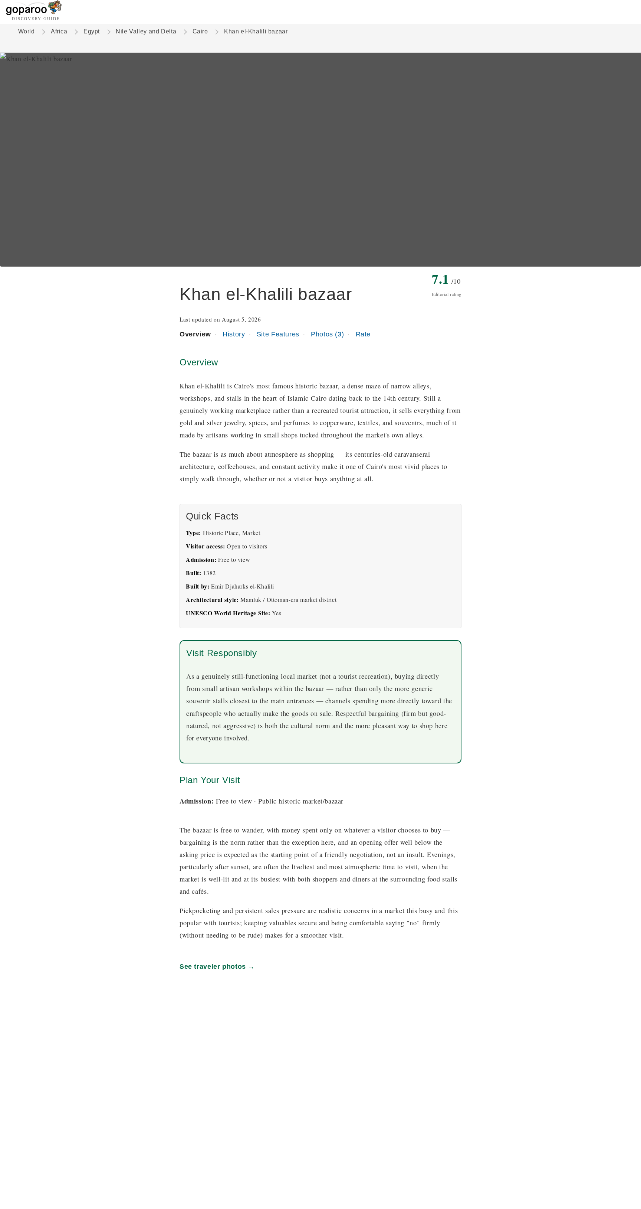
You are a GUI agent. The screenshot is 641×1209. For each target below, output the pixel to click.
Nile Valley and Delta (146, 31)
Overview (195, 334)
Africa (59, 31)
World (26, 31)
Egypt (91, 31)
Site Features (278, 334)
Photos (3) (327, 334)
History (234, 334)
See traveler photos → (217, 966)
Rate (363, 334)
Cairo (200, 31)
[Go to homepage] (34, 13)
